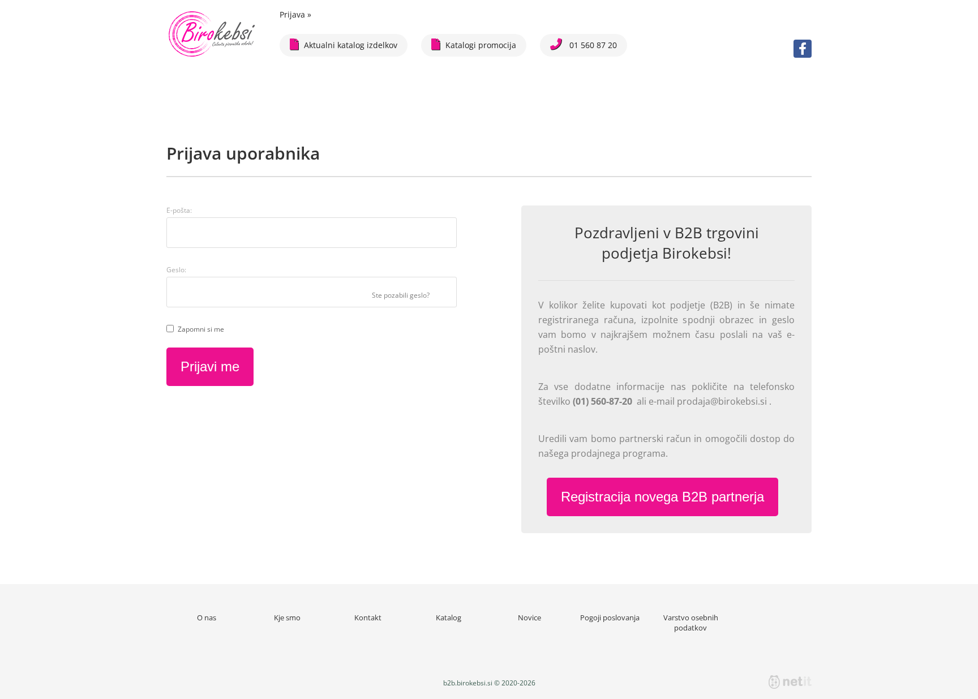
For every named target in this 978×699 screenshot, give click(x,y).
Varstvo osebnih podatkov (690, 622)
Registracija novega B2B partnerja (662, 496)
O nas (206, 617)
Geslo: (176, 270)
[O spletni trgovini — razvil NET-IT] (790, 682)
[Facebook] (802, 49)
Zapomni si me (201, 329)
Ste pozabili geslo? (401, 295)
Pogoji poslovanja (610, 617)
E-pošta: (179, 210)
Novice (529, 617)
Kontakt (367, 617)
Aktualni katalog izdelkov (350, 45)
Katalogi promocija (480, 45)
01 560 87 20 (592, 45)
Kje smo (287, 617)
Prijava (295, 14)
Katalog (448, 617)
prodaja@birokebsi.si (723, 401)
